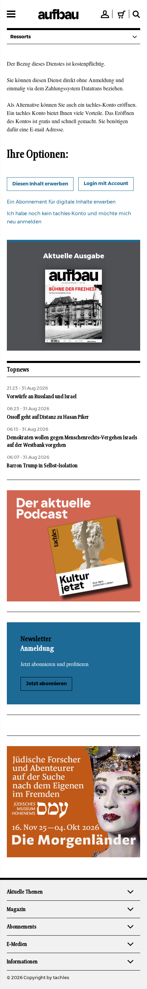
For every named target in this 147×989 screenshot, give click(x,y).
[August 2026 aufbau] (73, 307)
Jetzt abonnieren (46, 683)
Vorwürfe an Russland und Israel (42, 396)
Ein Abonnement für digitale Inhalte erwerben (61, 202)
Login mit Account (106, 183)
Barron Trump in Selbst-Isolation (42, 465)
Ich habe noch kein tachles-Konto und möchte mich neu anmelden (69, 217)
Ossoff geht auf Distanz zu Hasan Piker (48, 417)
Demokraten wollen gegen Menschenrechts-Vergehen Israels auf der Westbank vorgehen (72, 441)
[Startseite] (58, 14)
